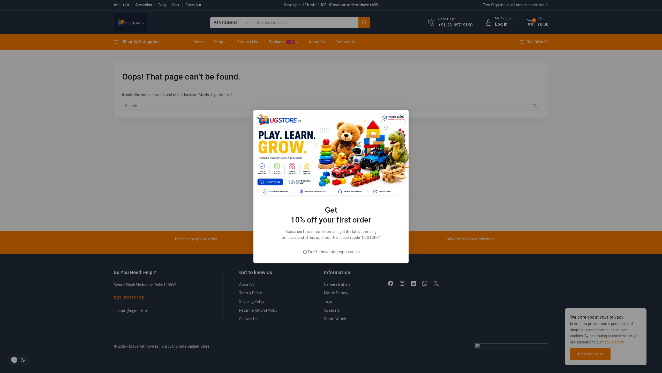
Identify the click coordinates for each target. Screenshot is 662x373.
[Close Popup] (402, 116)
